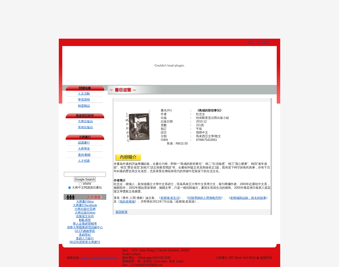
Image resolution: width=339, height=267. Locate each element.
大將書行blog (85, 201)
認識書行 (84, 142)
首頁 (250, 42)
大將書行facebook (85, 205)
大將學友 (84, 148)
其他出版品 (85, 127)
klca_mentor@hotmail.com (100, 257)
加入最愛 (263, 42)
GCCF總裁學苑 (85, 231)
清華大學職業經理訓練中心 (85, 227)
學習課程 (84, 99)
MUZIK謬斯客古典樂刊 (85, 242)
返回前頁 (122, 212)
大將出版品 (85, 121)
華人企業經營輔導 (85, 223)
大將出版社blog (85, 212)
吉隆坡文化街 (85, 216)
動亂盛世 (85, 220)
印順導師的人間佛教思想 (204, 198)
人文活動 (84, 93)
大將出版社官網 (84, 209)
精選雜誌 (84, 105)
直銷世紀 (85, 234)
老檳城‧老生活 (170, 198)
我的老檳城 (127, 201)
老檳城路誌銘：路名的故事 (248, 198)
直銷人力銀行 (85, 238)
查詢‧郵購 (84, 155)
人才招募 (84, 161)
